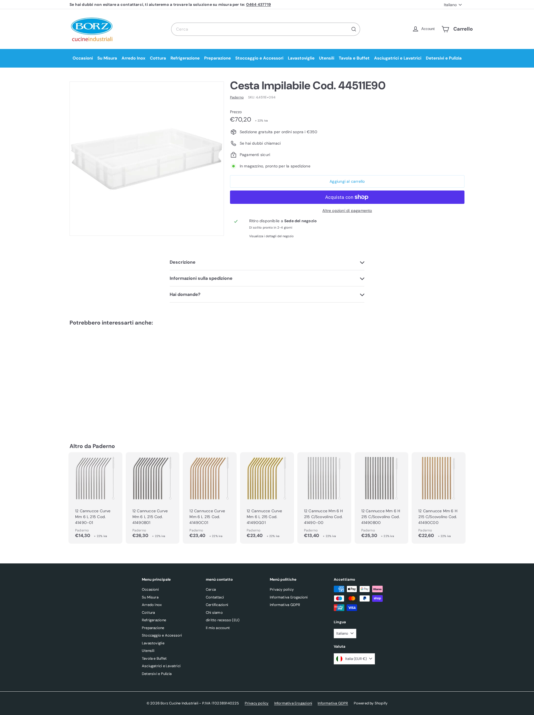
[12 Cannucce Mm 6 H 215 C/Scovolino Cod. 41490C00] (438, 498)
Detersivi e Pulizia (444, 58)
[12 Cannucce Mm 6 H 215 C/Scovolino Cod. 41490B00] (381, 498)
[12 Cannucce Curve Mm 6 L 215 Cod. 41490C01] (210, 498)
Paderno (104, 446)
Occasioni (83, 58)
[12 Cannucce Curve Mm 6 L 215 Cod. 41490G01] (267, 498)
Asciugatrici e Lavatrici (397, 58)
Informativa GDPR (285, 604)
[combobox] (265, 29)
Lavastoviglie (301, 58)
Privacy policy (282, 589)
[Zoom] (147, 159)
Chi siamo (214, 612)
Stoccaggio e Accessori (259, 58)
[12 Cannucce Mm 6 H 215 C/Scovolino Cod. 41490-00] (324, 498)
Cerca (211, 589)
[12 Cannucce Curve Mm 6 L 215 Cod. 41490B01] (153, 498)
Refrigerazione (185, 58)
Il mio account (218, 627)
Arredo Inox (133, 58)
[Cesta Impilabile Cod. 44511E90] (100, 376)
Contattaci (215, 597)
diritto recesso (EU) (222, 620)
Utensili (326, 58)
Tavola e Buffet (354, 58)
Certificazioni (217, 604)
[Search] (353, 29)
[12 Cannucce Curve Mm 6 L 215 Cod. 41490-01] (95, 498)
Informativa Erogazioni (289, 597)
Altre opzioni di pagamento (347, 210)
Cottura (158, 58)
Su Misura (107, 58)
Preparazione (217, 58)
